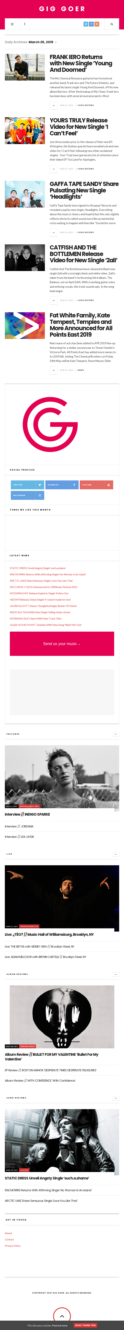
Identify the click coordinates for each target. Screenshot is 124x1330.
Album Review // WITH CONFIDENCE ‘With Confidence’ (40, 1081)
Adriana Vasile (27, 1046)
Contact (9, 1239)
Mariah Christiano (29, 806)
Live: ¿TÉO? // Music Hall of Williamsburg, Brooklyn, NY (49, 934)
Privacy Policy (13, 1245)
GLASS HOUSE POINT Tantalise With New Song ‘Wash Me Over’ (46, 624)
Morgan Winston (29, 926)
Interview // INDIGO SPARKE (27, 814)
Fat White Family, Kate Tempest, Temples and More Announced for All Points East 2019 (81, 325)
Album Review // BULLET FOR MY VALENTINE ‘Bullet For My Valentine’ (51, 1057)
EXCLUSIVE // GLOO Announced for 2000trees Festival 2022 (43, 586)
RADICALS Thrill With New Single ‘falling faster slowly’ (40, 612)
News (81, 370)
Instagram (19, 495)
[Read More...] (54, 105)
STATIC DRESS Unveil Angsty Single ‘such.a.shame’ (38, 568)
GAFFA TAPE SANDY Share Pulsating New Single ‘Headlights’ (84, 190)
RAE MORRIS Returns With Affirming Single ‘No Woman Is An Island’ (48, 574)
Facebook (53, 485)
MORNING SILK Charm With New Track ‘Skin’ (36, 618)
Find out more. (60, 1325)
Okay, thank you (85, 1325)
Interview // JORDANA (19, 826)
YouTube (87, 485)
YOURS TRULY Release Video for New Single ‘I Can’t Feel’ (79, 126)
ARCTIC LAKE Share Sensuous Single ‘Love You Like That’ (41, 580)
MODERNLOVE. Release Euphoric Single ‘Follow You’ (39, 593)
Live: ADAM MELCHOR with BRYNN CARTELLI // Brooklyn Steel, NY (45, 957)
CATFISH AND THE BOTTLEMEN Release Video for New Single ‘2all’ (83, 253)
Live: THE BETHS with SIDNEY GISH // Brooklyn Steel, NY (39, 947)
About (8, 1233)
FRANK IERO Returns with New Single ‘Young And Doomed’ (81, 63)
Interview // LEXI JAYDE (19, 837)
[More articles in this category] (115, 734)
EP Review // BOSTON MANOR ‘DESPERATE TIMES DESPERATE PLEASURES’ (51, 1070)
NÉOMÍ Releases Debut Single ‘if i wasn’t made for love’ (40, 599)
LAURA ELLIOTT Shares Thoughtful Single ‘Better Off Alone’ (43, 605)
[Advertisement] (62, 692)
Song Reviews (86, 105)
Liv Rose (24, 1170)
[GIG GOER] (62, 9)
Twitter (17, 485)
